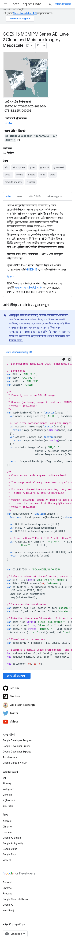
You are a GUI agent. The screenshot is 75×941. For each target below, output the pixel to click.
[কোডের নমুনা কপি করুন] (69, 359)
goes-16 (44, 167)
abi (6, 167)
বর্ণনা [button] (8, 196)
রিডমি (10, 276)
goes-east (59, 167)
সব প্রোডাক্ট (8, 910)
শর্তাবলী (7, 924)
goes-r (8, 174)
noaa (42, 174)
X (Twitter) (9, 800)
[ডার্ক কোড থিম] (63, 359)
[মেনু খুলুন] (5, 4)
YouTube (8, 805)
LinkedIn (7, 794)
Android (7, 821)
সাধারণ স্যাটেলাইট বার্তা (28, 287)
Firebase (7, 832)
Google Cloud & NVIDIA (15, 762)
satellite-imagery (13, 182)
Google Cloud (10, 849)
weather (31, 182)
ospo (52, 174)
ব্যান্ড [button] (19, 196)
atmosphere (19, 167)
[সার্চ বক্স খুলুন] (50, 4)
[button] (19, 352)
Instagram (8, 789)
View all (7, 860)
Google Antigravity (13, 843)
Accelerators (10, 757)
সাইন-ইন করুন (63, 4)
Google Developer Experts (17, 751)
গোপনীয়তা (19, 924)
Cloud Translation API (25, 13)
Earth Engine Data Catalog (28, 4)
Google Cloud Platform (15, 899)
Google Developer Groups (17, 746)
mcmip (19, 174)
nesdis (31, 174)
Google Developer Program (17, 740)
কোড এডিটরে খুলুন (16, 675)
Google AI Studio (12, 837)
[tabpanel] (37, 248)
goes (32, 167)
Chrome (7, 826)
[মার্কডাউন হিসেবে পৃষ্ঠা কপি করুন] (39, 46)
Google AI (8, 904)
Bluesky (7, 783)
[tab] (8, 196)
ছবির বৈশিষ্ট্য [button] (34, 196)
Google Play (9, 854)
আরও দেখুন (53, 196)
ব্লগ (4, 778)
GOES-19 (32, 269)
